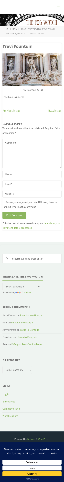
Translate (26, 292)
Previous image (11, 110)
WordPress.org (10, 415)
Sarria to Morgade (29, 329)
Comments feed (11, 408)
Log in (5, 394)
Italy (14, 29)
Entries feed (8, 401)
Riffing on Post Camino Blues (26, 344)
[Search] (6, 258)
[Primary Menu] (58, 7)
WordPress (43, 439)
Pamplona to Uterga (31, 315)
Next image (55, 110)
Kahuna (31, 439)
